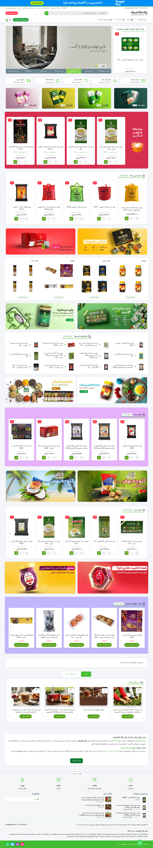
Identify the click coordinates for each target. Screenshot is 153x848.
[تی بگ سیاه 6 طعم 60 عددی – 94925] (21, 431)
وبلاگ (128, 20)
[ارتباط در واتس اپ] (140, 843)
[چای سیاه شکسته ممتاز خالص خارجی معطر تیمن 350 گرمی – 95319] (102, 286)
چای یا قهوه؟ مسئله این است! (93, 710)
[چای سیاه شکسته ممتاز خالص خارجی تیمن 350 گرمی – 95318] (86, 286)
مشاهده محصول (130, 645)
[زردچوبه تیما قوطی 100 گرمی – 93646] (31, 270)
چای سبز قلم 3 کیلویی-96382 (76, 207)
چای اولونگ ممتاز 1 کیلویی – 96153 (21, 208)
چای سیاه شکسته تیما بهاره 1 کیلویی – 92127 (50, 148)
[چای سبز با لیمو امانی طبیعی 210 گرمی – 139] (111, 131)
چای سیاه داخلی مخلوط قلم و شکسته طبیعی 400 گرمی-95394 (89, 355)
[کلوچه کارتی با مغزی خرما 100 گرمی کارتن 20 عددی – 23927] (51, 270)
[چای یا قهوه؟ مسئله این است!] (94, 697)
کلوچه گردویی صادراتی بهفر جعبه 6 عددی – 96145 (21, 636)
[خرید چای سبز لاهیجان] (94, 98)
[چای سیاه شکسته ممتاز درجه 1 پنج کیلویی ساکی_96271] (132, 192)
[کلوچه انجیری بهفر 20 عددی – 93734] (66, 270)
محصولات (140, 20)
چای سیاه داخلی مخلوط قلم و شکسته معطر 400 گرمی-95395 (104, 447)
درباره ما (38, 8)
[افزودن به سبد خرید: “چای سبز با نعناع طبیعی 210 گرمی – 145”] (71, 553)
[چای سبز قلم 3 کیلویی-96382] (76, 192)
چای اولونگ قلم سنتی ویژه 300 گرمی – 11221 (20, 148)
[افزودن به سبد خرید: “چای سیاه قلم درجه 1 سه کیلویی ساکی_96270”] (44, 219)
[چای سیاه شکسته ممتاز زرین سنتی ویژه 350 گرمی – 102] (106, 344)
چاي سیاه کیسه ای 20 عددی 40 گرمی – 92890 (49, 447)
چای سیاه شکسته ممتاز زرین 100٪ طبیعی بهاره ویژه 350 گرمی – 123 (53, 355)
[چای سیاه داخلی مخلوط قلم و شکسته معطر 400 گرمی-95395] (141, 367)
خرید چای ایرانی (140, 741)
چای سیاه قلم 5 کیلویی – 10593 (104, 207)
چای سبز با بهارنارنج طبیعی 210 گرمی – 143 (81, 148)
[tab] (86, 674)
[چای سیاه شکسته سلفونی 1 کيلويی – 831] (36, 344)
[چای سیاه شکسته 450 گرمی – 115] (141, 355)
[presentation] (8, 139)
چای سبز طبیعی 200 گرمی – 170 (104, 541)
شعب (19, 8)
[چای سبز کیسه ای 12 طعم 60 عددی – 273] (132, 527)
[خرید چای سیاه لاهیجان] (130, 98)
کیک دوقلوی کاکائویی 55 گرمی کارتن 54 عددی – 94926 (49, 636)
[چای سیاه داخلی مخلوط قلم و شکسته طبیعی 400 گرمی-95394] (106, 355)
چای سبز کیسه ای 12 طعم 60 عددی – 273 (132, 542)
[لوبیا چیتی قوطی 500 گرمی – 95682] (138, 286)
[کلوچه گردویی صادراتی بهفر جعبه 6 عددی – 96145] (66, 286)
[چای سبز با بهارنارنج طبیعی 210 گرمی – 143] (81, 131)
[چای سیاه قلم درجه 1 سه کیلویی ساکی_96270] (49, 192)
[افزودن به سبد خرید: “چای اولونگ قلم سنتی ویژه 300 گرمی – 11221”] (15, 162)
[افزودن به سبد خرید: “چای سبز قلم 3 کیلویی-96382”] (71, 219)
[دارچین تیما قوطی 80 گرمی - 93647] (15, 270)
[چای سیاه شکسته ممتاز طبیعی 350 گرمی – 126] (36, 367)
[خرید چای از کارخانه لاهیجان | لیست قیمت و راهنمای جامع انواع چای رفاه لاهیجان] (128, 697)
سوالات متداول (56, 8)
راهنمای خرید (46, 8)
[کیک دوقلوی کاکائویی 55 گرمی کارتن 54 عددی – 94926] (49, 620)
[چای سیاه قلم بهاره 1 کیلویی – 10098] (141, 344)
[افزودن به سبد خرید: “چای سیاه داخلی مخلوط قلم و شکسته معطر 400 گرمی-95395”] (99, 457)
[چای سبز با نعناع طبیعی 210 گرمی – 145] (76, 527)
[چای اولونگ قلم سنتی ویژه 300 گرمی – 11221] (20, 131)
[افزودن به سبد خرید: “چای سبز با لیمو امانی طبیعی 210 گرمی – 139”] (106, 162)
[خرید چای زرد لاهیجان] (58, 98)
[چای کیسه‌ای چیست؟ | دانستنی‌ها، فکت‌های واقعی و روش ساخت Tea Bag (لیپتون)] (60, 697)
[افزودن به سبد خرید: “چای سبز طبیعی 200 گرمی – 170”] (99, 553)
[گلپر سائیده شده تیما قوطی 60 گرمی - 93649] (15, 286)
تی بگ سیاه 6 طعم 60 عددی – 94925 (21, 447)
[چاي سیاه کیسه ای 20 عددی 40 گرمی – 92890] (71, 344)
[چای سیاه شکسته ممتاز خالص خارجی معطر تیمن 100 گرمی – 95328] (102, 270)
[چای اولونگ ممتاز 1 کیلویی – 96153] (21, 192)
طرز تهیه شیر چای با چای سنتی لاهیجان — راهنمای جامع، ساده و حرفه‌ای (26, 711)
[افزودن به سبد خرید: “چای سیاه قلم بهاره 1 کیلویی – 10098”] (126, 457)
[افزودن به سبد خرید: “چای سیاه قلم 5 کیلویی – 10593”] (99, 219)
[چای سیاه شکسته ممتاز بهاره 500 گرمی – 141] (106, 367)
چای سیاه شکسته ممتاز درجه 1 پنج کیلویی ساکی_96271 (131, 209)
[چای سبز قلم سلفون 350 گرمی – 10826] (21, 527)
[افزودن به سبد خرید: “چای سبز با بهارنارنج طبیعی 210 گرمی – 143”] (76, 162)
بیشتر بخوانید (76, 761)
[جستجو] (46, 13)
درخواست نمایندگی (28, 8)
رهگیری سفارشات (10, 8)
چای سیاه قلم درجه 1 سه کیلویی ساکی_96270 (49, 208)
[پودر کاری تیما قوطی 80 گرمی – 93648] (31, 286)
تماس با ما (117, 20)
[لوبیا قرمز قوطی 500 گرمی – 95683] (122, 286)
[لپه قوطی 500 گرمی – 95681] (122, 270)
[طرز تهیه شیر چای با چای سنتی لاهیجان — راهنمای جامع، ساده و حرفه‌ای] (26, 697)
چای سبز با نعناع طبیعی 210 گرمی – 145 (76, 542)
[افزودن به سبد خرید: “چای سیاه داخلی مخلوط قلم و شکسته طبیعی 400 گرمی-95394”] (71, 457)
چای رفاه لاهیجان (115, 741)
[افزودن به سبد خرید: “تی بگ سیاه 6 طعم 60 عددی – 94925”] (16, 457)
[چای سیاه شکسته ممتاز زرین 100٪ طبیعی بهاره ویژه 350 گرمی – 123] (71, 355)
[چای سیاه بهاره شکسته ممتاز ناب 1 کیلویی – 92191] (71, 367)
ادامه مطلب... (127, 716)
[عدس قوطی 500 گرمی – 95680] (138, 270)
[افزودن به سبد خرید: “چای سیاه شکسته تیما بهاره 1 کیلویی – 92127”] (45, 162)
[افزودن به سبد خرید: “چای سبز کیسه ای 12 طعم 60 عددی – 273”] (126, 553)
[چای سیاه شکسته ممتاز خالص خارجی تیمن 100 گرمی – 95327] (86, 270)
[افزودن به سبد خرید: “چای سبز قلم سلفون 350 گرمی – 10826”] (16, 553)
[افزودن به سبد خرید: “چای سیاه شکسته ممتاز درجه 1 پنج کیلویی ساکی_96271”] (126, 218)
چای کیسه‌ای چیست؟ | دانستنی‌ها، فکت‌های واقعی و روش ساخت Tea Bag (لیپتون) (60, 711)
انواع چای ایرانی (111, 751)
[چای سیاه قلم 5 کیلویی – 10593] (104, 192)
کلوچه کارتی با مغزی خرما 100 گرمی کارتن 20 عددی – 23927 (104, 636)
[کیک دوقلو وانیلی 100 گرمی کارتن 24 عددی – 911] (76, 620)
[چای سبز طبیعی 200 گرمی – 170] (36, 355)
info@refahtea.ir (130, 8)
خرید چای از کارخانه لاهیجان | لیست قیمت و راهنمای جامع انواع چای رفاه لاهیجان (127, 711)
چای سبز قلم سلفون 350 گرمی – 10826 (21, 542)
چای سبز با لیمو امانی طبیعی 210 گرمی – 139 (111, 148)
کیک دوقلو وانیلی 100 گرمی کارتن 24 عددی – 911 (76, 636)
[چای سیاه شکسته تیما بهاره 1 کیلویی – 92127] (51, 131)
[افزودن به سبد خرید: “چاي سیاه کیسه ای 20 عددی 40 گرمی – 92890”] (44, 457)
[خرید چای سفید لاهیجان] (22, 98)
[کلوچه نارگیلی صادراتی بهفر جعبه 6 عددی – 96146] (51, 286)
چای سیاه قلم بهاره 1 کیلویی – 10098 (131, 447)
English (64, 8)
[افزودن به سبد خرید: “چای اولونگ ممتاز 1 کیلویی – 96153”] (16, 219)
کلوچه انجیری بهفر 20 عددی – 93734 (132, 636)
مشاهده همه (124, 176)
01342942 (142, 8)
